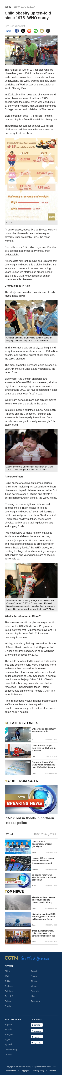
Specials (35, 991)
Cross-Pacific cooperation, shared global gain (41, 844)
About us (52, 1071)
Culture (8, 1001)
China (7, 971)
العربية (7, 1039)
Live (33, 996)
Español (8, 1029)
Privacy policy (39, 1071)
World (7, 976)
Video (34, 986)
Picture (34, 981)
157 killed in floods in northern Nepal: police (30, 820)
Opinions (9, 991)
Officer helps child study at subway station (44, 730)
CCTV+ (8, 1054)
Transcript (35, 1001)
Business (9, 986)
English (8, 1024)
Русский (8, 1044)
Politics (8, 981)
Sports (8, 1006)
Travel (34, 971)
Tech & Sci (9, 996)
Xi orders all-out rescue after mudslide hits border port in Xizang (43, 899)
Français (9, 1034)
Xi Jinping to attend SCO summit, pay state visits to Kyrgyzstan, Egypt (43, 916)
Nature (34, 976)
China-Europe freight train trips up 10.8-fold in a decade (43, 748)
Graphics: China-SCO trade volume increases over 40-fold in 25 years (43, 764)
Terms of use (11, 1071)
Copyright (25, 1071)
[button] (6, 739)
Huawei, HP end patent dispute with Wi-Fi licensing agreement (43, 860)
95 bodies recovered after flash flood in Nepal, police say (44, 877)
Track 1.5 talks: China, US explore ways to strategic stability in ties (43, 933)
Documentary (11, 1049)
